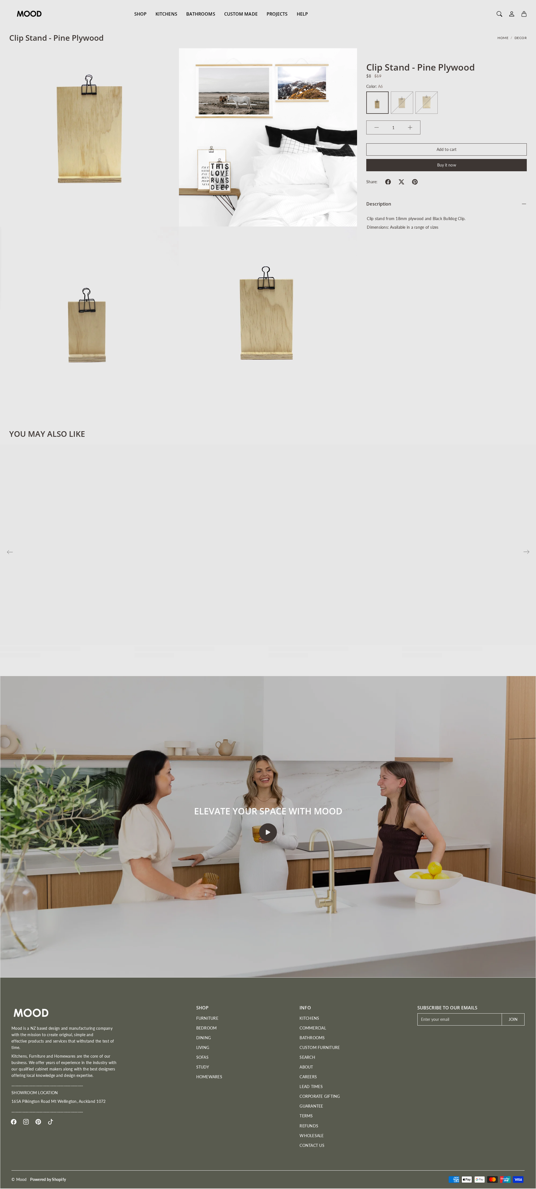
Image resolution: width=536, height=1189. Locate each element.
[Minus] (377, 127)
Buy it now (446, 165)
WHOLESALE (312, 1135)
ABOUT (306, 1067)
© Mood (19, 1179)
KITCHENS (166, 14)
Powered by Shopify (48, 1179)
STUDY (202, 1067)
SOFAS (202, 1057)
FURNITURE (207, 1018)
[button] (388, 182)
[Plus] (410, 127)
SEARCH (307, 1057)
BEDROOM (206, 1028)
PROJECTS (277, 14)
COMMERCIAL (313, 1028)
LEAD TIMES (311, 1086)
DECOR (521, 38)
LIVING (202, 1047)
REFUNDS (309, 1125)
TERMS (306, 1115)
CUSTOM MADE (241, 14)
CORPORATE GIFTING (320, 1096)
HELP (302, 14)
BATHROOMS (200, 14)
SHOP (140, 14)
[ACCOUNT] (512, 14)
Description (378, 204)
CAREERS (308, 1076)
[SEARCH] (499, 14)
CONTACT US (312, 1145)
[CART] (524, 14)
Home (502, 38)
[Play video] (268, 832)
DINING (203, 1037)
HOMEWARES (209, 1076)
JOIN (513, 1019)
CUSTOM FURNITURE (320, 1047)
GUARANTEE (311, 1106)
